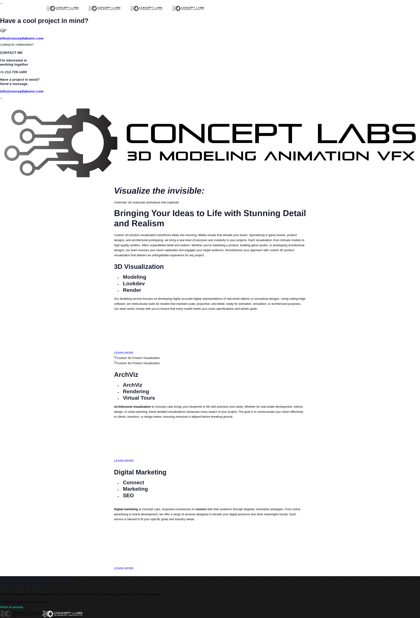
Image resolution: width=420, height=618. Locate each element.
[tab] (133, 277)
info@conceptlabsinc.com (21, 38)
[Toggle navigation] (1, 98)
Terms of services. (12, 607)
